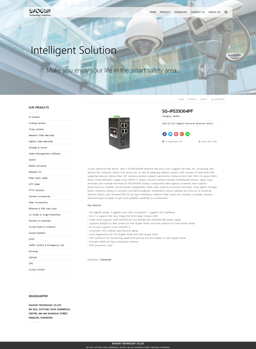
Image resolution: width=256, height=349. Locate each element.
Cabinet (33, 257)
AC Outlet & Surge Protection (45, 215)
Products (192, 99)
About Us (214, 12)
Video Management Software (44, 153)
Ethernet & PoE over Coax (43, 208)
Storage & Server (38, 147)
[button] (147, 112)
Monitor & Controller (40, 221)
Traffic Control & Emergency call (46, 245)
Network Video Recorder (42, 135)
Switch (204, 99)
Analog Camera (37, 123)
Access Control (37, 269)
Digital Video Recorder (41, 141)
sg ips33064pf (218, 99)
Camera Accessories (39, 196)
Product (165, 12)
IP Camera (34, 117)
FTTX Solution (36, 190)
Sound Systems (37, 233)
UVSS (32, 239)
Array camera (36, 129)
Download (180, 12)
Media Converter (37, 166)
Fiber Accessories (38, 202)
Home (153, 12)
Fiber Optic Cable (38, 178)
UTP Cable (34, 184)
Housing (33, 251)
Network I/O (35, 172)
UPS (31, 263)
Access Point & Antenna (42, 227)
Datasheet (105, 259)
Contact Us (198, 12)
